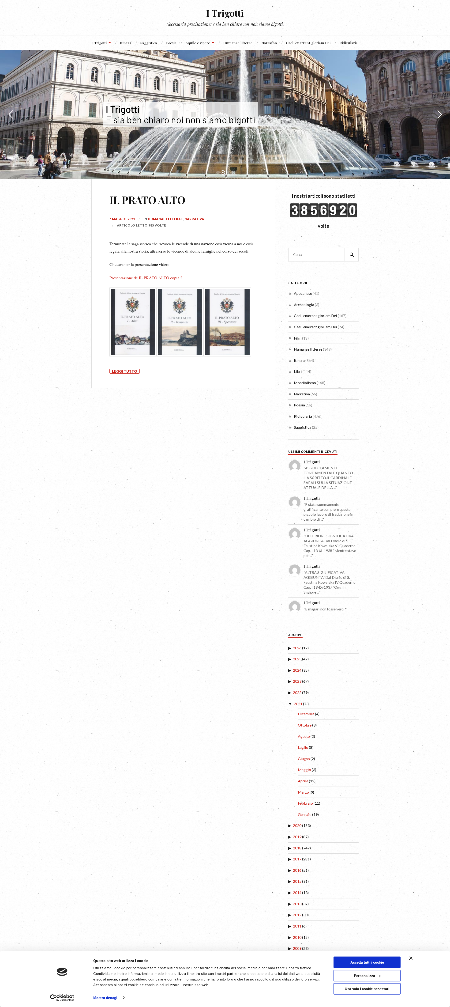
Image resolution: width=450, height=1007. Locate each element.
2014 (297, 892)
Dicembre (306, 714)
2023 (297, 681)
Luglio (303, 747)
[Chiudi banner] (410, 958)
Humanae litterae (237, 42)
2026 (297, 648)
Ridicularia (349, 42)
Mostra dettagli (105, 998)
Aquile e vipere (198, 42)
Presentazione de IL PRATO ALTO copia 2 (145, 277)
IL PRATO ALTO (147, 200)
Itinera (125, 42)
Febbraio (305, 803)
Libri (298, 371)
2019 (297, 836)
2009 (297, 948)
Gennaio (304, 814)
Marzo (303, 792)
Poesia (171, 42)
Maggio (304, 769)
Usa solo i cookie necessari (367, 989)
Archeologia (304, 304)
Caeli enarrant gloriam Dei (308, 42)
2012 (297, 914)
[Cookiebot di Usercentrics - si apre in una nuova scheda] (62, 997)
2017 (297, 859)
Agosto (304, 736)
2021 (298, 703)
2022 (297, 692)
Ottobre (304, 725)
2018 (297, 848)
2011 (297, 926)
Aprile (303, 781)
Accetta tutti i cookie (367, 962)
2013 (297, 903)
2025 (297, 659)
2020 (297, 825)
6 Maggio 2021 (122, 219)
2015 (297, 881)
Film (297, 338)
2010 (297, 937)
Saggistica (148, 42)
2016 (297, 870)
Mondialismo (305, 382)
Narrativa (269, 42)
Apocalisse (303, 293)
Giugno (304, 758)
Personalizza (364, 975)
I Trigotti (225, 13)
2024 (297, 670)
